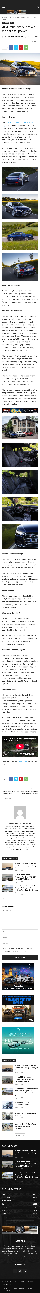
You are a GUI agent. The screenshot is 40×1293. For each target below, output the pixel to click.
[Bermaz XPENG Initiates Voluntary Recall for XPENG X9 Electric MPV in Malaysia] (7, 877)
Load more (19, 1135)
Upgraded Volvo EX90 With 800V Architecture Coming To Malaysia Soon (26, 866)
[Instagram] (20, 1271)
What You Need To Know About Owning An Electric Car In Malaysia (25, 1126)
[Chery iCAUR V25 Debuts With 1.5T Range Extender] (7, 1105)
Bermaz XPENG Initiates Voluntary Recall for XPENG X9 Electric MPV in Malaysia (25, 877)
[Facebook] (11, 47)
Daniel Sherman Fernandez (15, 36)
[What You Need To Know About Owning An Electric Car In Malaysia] (7, 1127)
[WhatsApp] (26, 47)
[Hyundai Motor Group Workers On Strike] (7, 1116)
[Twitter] (16, 47)
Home (4, 17)
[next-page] (7, 898)
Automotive (10, 17)
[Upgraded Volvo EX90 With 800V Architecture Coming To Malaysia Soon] (7, 866)
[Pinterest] (21, 47)
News (11, 22)
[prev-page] (3, 898)
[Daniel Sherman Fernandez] (3, 37)
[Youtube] (25, 1271)
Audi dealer (23, 762)
